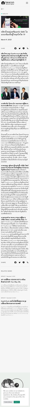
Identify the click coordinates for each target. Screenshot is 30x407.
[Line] (23, 48)
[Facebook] (15, 48)
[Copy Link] (27, 48)
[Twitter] (19, 48)
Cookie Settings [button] (8, 402)
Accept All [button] (17, 402)
